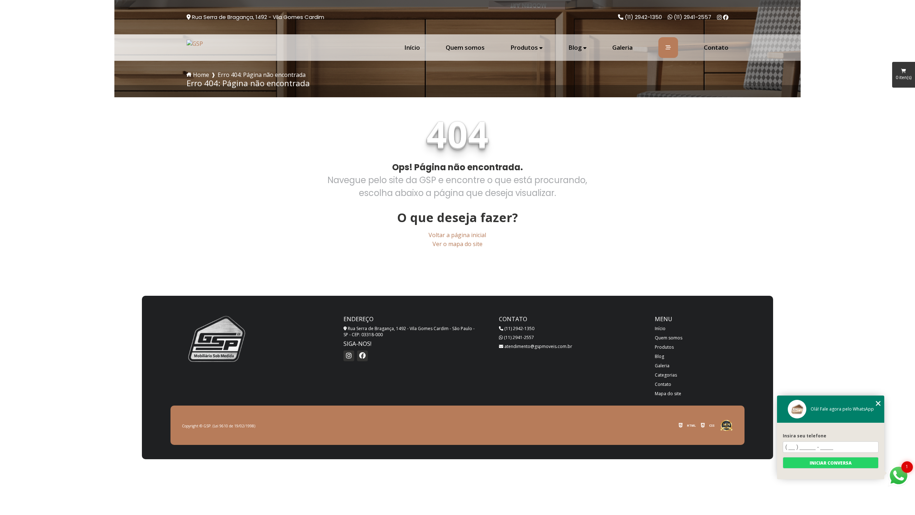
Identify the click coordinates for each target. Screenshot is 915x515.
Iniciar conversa (831, 463)
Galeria (622, 47)
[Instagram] (720, 17)
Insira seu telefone (804, 436)
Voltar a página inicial (457, 235)
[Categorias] (668, 47)
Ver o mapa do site (457, 244)
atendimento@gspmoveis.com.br (537, 346)
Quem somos (465, 47)
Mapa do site (668, 394)
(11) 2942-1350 (642, 17)
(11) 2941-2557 (691, 17)
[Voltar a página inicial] (195, 44)
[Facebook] (725, 17)
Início (412, 47)
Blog (575, 47)
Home (201, 75)
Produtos (524, 47)
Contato (716, 47)
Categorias (666, 375)
